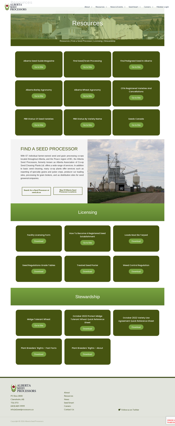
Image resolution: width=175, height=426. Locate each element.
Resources (65, 41)
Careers (67, 406)
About (67, 392)
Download (38, 241)
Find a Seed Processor (81, 41)
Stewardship (109, 41)
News (66, 399)
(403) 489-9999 (18, 406)
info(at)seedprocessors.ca (22, 409)
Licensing (98, 41)
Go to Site (38, 67)
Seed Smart (69, 402)
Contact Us (69, 409)
